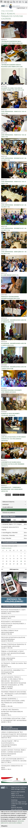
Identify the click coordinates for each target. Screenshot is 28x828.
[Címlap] (5, 5)
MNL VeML (10, 695)
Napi (5, 520)
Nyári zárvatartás (8, 658)
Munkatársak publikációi (8, 512)
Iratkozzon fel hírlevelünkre (5, 2)
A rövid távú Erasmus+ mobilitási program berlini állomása (12, 711)
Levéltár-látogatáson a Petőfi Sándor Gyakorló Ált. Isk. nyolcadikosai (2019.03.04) (13, 438)
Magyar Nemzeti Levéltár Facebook (8, 2)
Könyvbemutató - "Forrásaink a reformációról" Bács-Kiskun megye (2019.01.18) (11, 489)
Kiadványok (5, 504)
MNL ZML (10, 634)
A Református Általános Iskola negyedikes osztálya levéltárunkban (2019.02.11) (12, 464)
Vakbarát (17, 2)
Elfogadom (4, 826)
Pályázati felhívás (8, 616)
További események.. (6, 548)
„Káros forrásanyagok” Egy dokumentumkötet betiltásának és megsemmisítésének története (14, 734)
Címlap (3, 11)
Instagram (11, 2)
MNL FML (10, 673)
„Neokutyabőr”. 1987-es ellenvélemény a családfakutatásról (10, 743)
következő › (16, 494)
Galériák (4, 510)
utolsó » (22, 494)
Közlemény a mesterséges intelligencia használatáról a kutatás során (13, 623)
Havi (22, 520)
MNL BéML (10, 688)
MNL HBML (10, 659)
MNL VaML (10, 647)
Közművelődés (9, 11)
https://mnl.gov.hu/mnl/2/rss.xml (14, 2)
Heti (14, 520)
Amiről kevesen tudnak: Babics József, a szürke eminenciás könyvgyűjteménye (13, 752)
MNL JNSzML (10, 640)
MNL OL (9, 613)
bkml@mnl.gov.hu (20, 797)
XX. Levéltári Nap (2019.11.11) (9, 275)
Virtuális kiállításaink (7, 507)
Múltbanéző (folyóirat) (8, 501)
